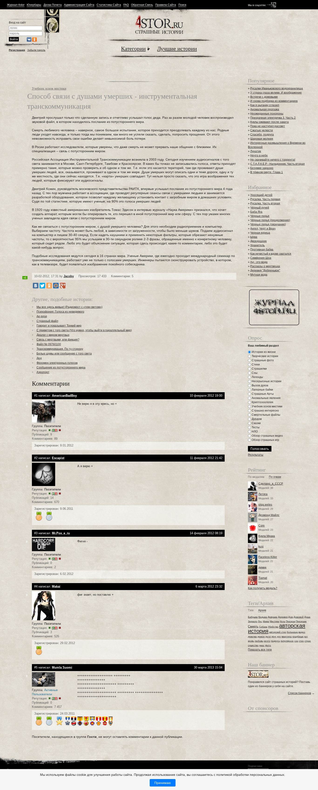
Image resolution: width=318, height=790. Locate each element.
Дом (290, 617)
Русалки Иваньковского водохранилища (276, 88)
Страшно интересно (265, 410)
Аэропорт (43, 372)
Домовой (299, 617)
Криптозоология (262, 402)
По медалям (256, 477)
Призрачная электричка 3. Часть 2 (273, 117)
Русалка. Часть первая (265, 199)
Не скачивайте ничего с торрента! (272, 159)
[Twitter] (42, 285)
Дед (39, 358)
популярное (287, 641)
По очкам (275, 477)
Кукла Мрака (266, 536)
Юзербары (34, 5)
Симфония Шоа (260, 258)
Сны (254, 373)
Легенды (257, 377)
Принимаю (162, 783)
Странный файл (47, 321)
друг (273, 636)
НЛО (254, 431)
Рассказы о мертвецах (265, 266)
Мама (266, 621)
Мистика (274, 621)
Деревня (283, 617)
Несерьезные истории (266, 381)
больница (292, 632)
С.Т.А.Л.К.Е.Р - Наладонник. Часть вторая (277, 163)
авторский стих (277, 632)
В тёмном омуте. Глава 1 (266, 172)
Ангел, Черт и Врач (262, 228)
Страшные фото (262, 360)
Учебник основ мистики (49, 88)
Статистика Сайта (109, 5)
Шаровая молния (261, 138)
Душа (307, 617)
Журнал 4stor (15, 5)
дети (268, 636)
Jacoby (69, 276)
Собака (263, 626)
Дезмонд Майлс (268, 515)
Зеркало (252, 621)
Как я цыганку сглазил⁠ (264, 105)
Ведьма (262, 617)
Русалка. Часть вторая (265, 203)
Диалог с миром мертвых (53, 335)
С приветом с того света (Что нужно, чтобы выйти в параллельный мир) (84, 330)
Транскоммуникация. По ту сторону (60, 349)
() (55, 430)
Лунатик (255, 151)
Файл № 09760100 (49, 344)
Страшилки (259, 368)
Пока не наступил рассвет (267, 126)
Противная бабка (261, 249)
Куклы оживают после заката (269, 122)
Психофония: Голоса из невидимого (60, 311)
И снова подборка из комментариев (274, 101)
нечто (267, 641)
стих (301, 641)
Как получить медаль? (262, 588)
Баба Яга (256, 211)
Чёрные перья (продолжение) (270, 220)
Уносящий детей (261, 195)
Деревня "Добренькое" (265, 270)
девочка (252, 636)
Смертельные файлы (265, 414)
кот (306, 636)
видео (301, 632)
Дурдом (256, 419)
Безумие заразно (261, 168)
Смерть (253, 626)
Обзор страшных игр (265, 440)
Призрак (290, 621)
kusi (261, 546)
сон (296, 641)
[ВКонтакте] (35, 285)
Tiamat (262, 578)
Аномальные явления (266, 398)
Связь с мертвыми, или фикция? (58, 339)
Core (261, 525)
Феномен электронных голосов (57, 363)
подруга (275, 641)
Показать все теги (260, 649)
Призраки (301, 621)
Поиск (182, 5)
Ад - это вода (258, 262)
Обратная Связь (142, 5)
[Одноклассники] (49, 285)
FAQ (126, 5)
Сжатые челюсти (261, 130)
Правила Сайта (165, 5)
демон (261, 636)
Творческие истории (264, 356)
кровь (251, 641)
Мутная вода (258, 274)
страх (307, 641)
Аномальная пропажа (264, 109)
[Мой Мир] (56, 285)
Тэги (251, 610)
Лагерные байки (262, 389)
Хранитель (257, 245)
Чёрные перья (259, 216)
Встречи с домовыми (264, 96)
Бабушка (253, 617)
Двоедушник (258, 241)
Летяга (262, 494)
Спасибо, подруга (262, 134)
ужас (261, 645)
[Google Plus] (62, 285)
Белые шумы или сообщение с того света (64, 353)
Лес (260, 621)
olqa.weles (265, 504)
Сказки (256, 423)
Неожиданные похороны (266, 113)
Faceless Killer (267, 557)
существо (253, 645)
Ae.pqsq (42, 316)
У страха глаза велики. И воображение (276, 92)
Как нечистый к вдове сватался (270, 253)
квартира (286, 636)
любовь (259, 641)
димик (262, 567)
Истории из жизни (263, 352)
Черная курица (260, 232)
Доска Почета (53, 5)
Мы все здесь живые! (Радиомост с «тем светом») (69, 307)
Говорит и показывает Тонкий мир (59, 325)
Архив (262, 610)
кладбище (298, 636)
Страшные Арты (262, 393)
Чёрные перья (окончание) (268, 224)
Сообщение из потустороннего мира (61, 367)
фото (268, 645)
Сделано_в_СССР (270, 483)
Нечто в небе (259, 155)
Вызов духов (259, 385)
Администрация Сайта (79, 5)
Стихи (255, 364)
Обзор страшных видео (267, 435)
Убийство (273, 626)
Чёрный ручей (259, 207)
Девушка (272, 617)
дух (279, 636)
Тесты (255, 427)
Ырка (253, 237)
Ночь (282, 621)
